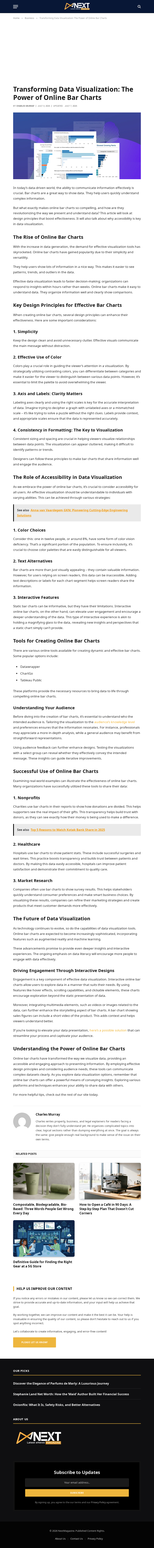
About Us (60, 1538)
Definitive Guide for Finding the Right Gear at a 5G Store (42, 1264)
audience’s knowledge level (114, 722)
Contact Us (76, 1538)
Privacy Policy (98, 1502)
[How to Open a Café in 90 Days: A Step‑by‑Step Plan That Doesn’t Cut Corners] (110, 1181)
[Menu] (15, 6)
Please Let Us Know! (34, 1342)
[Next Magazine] (77, 6)
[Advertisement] (77, 54)
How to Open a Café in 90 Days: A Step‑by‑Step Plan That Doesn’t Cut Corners (106, 1208)
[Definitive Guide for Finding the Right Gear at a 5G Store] (44, 1238)
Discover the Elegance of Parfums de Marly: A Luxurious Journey (61, 1383)
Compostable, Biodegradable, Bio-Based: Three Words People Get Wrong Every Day (43, 1208)
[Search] (139, 6)
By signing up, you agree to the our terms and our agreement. (77, 1502)
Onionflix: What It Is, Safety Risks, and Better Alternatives (56, 1405)
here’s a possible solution (108, 1030)
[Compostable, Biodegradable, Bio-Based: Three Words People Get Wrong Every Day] (44, 1181)
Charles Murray (25, 106)
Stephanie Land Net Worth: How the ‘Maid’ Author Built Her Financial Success (71, 1394)
